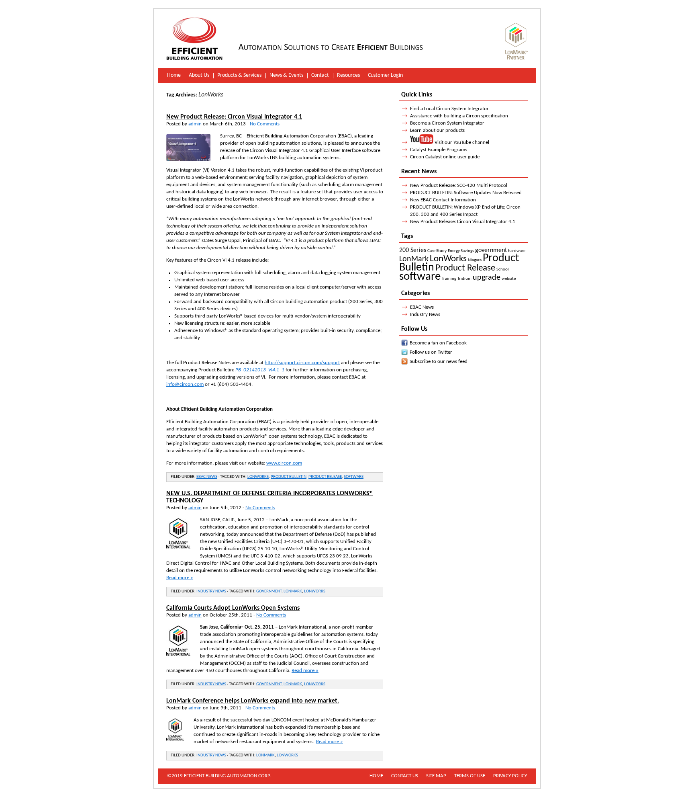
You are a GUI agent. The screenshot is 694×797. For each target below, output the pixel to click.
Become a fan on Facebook (438, 343)
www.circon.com (284, 463)
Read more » (179, 577)
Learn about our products (437, 130)
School (502, 269)
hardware (516, 251)
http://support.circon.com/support (302, 362)
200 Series (412, 250)
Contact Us (404, 776)
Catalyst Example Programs (438, 149)
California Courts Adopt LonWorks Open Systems (233, 608)
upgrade (486, 278)
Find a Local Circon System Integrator (449, 108)
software (353, 477)
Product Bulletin (288, 477)
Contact (320, 75)
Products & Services (239, 75)
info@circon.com (185, 384)
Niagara (475, 260)
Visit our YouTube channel (461, 142)
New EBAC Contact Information (443, 200)
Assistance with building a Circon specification (459, 116)
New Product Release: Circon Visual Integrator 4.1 (234, 117)
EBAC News (206, 477)
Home (174, 75)
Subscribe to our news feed (438, 361)
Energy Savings (461, 251)
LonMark (293, 591)
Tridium (464, 279)
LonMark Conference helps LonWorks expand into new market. (252, 701)
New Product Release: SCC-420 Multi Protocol (458, 185)
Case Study (437, 251)
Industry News (211, 591)
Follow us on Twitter (431, 352)
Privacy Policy (510, 776)
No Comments (265, 124)
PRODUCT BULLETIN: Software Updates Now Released (466, 192)
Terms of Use (469, 776)
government (269, 591)
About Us (199, 75)
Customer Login (385, 75)
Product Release (325, 477)
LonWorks (258, 477)
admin (195, 124)
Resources (348, 75)
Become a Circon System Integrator (447, 123)
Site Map (436, 776)
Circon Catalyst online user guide (445, 157)
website (509, 279)
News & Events (286, 75)
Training (449, 279)
